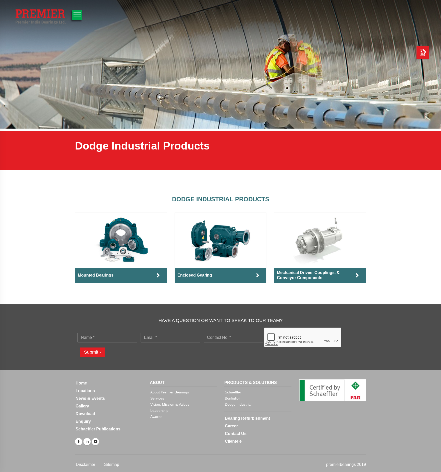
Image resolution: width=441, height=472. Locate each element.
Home (81, 383)
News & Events (90, 398)
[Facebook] (78, 441)
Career (231, 426)
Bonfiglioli (232, 398)
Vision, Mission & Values (169, 404)
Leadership (159, 410)
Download (85, 414)
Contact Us (236, 433)
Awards (156, 417)
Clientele (233, 441)
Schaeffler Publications (98, 429)
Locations (85, 391)
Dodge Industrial (238, 404)
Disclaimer (85, 464)
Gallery (82, 406)
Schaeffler (233, 392)
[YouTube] (95, 441)
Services (157, 398)
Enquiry (83, 421)
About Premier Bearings (169, 392)
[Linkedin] (87, 441)
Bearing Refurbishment (247, 418)
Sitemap (111, 464)
